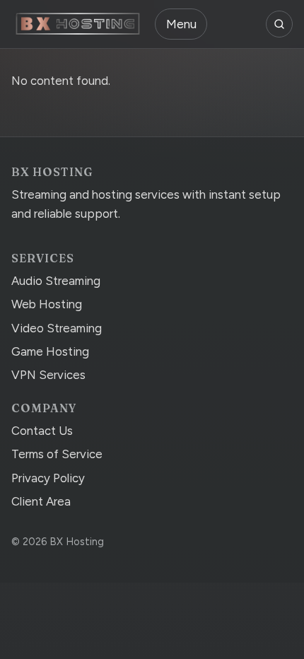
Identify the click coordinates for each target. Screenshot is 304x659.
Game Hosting (50, 351)
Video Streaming (56, 328)
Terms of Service (57, 454)
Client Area (41, 501)
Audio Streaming (55, 281)
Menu (181, 24)
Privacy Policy (48, 478)
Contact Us (42, 431)
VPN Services (48, 375)
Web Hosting (46, 304)
